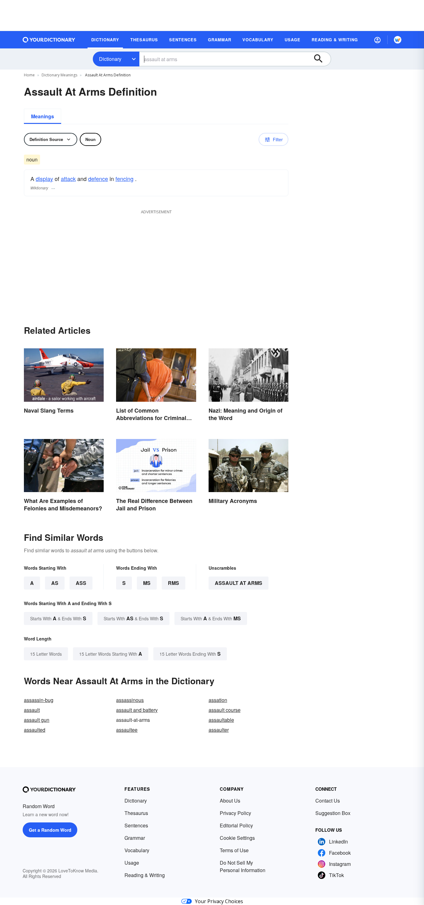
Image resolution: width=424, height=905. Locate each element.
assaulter (219, 729)
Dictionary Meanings (59, 75)
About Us (230, 800)
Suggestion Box (332, 813)
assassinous (130, 700)
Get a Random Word (50, 830)
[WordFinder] (397, 40)
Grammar (134, 837)
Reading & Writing (144, 875)
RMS (173, 582)
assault (32, 709)
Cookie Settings (237, 837)
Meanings (42, 116)
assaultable (221, 719)
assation (218, 700)
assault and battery (137, 709)
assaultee (127, 729)
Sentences (136, 825)
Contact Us (327, 800)
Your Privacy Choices (219, 901)
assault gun (36, 719)
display (44, 178)
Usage (131, 862)
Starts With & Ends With (58, 618)
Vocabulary (136, 850)
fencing (124, 178)
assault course (225, 709)
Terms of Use (234, 850)
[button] (377, 39)
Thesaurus (136, 813)
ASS (81, 582)
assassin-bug (38, 700)
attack (68, 178)
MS (147, 582)
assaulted (34, 729)
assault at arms (238, 582)
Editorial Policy (236, 825)
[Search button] (321, 59)
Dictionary (110, 58)
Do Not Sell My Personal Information (242, 866)
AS (54, 582)
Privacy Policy (235, 813)
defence (98, 178)
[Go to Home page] (49, 40)
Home (29, 75)
